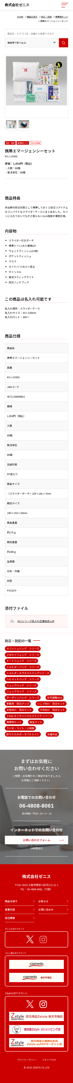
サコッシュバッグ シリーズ (22, 648)
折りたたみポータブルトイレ (22, 734)
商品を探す (32, 16)
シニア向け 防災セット (51, 703)
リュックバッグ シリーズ (21, 685)
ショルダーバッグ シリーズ (22, 667)
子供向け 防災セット (52, 710)
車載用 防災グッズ (17, 703)
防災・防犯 (46, 16)
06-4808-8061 (36, 806)
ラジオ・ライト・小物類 (20, 728)
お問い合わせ (46, 909)
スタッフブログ (49, 1059)
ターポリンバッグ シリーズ (22, 697)
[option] (36, 79)
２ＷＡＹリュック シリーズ (22, 655)
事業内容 (10, 909)
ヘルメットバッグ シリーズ (22, 679)
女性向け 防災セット (19, 710)
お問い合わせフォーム (36, 840)
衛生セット (36, 722)
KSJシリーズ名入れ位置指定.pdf (36, 621)
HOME (20, 16)
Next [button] (7, 94)
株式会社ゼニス (17, 5)
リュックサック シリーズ (21, 691)
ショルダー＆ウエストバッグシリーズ (27, 673)
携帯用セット (61, 16)
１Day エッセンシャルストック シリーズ (29, 716)
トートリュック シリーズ (21, 661)
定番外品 (52, 734)
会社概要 (10, 918)
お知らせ (43, 901)
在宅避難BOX (54, 697)
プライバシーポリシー (27, 1059)
